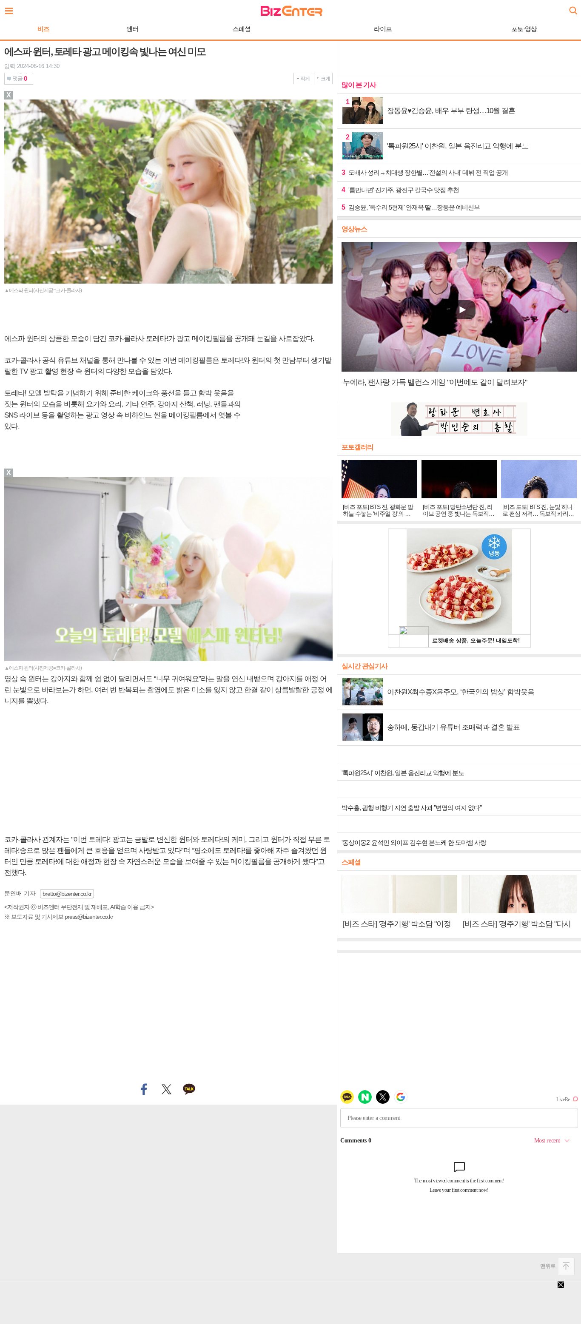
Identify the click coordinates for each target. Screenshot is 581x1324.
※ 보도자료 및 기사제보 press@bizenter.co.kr (58, 916)
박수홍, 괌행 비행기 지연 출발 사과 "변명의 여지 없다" (411, 807)
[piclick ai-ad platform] (53, 481)
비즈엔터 (291, 11)
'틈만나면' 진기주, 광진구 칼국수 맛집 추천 (400, 189)
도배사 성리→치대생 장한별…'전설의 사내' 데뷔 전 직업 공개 (425, 172)
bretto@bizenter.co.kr (67, 893)
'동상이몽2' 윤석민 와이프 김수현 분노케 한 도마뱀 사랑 (414, 842)
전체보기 (11, 8)
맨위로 (547, 1266)
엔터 (132, 28)
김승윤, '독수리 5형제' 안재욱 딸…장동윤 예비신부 (411, 207)
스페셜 (242, 28)
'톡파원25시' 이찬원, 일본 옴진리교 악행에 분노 (403, 772)
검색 (572, 7)
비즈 (43, 28)
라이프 (383, 28)
